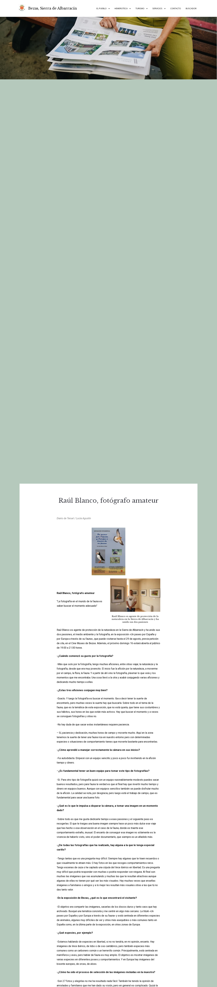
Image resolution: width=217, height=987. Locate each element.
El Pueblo (101, 8)
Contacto (175, 8)
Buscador (191, 8)
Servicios (157, 8)
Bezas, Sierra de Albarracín (52, 8)
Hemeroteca (121, 8)
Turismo (140, 8)
